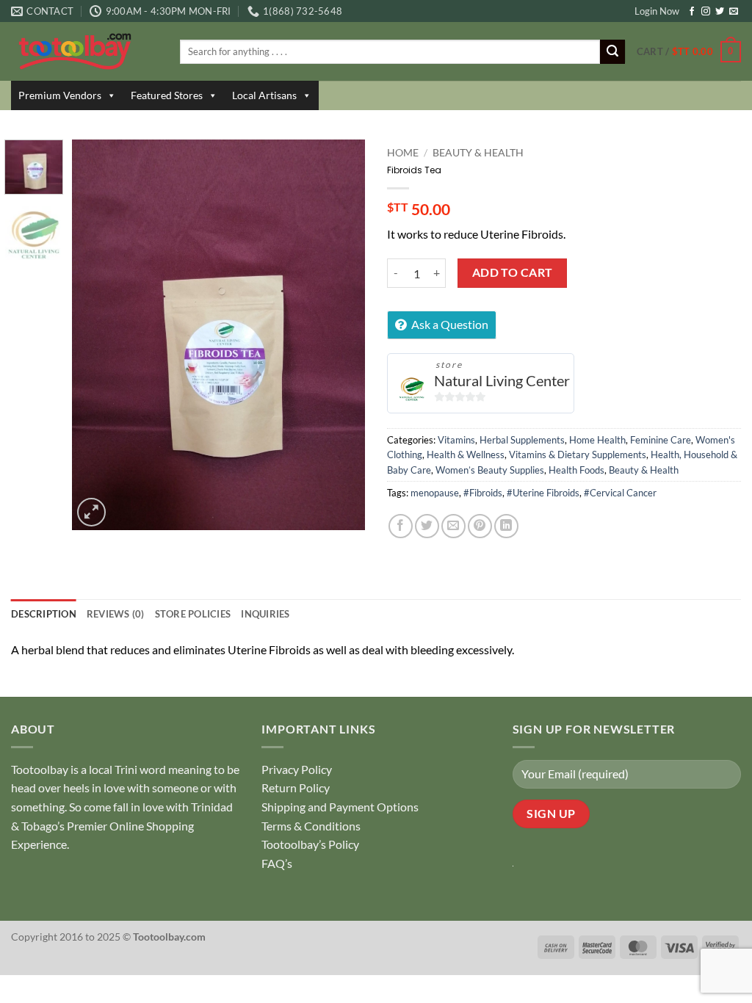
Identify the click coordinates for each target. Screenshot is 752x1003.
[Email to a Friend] (453, 526)
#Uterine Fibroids (543, 493)
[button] (689, 52)
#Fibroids (482, 493)
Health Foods (576, 470)
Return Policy (295, 787)
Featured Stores (167, 95)
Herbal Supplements (522, 440)
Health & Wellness (466, 454)
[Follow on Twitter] (719, 12)
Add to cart (512, 272)
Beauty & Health (478, 153)
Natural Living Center (502, 380)
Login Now (656, 11)
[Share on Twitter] (427, 526)
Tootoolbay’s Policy (310, 844)
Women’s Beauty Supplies (489, 470)
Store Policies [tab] (193, 614)
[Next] (341, 335)
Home (403, 153)
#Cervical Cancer (620, 493)
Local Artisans (264, 95)
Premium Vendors (59, 95)
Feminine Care (660, 440)
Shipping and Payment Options (340, 807)
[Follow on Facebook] (691, 12)
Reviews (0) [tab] (116, 614)
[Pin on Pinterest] (480, 526)
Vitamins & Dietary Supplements (577, 454)
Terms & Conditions (311, 826)
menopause (435, 493)
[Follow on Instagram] (705, 12)
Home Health (597, 440)
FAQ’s (276, 863)
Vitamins (456, 440)
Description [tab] (43, 614)
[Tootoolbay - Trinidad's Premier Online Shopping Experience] (84, 51)
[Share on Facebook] (400, 526)
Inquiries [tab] (265, 614)
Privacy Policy (296, 769)
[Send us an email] (733, 12)
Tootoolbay (39, 769)
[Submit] (612, 52)
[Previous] (97, 335)
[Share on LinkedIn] (506, 526)
